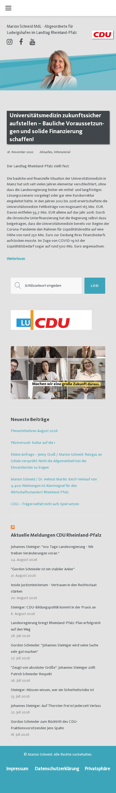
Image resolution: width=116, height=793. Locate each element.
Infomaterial (62, 152)
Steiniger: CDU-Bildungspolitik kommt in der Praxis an (53, 607)
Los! (95, 286)
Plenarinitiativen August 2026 (34, 431)
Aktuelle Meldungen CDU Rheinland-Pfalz (56, 535)
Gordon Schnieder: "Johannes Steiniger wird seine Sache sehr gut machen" (54, 648)
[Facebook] (21, 42)
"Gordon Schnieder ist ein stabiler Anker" (43, 569)
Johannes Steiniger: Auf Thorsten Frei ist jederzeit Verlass (56, 705)
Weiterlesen (16, 258)
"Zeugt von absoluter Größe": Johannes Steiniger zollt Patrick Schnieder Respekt (53, 670)
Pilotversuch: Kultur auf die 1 (33, 442)
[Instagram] (9, 42)
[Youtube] (32, 42)
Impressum (17, 768)
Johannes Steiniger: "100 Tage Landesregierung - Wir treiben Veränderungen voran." (52, 549)
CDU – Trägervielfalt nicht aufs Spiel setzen (45, 504)
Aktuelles (45, 152)
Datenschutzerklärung (57, 768)
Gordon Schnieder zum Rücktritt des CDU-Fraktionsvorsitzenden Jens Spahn (44, 724)
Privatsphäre (97, 768)
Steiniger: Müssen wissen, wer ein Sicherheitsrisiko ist (52, 690)
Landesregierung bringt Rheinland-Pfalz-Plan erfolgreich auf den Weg (56, 626)
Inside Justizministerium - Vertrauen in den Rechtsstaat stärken (54, 588)
